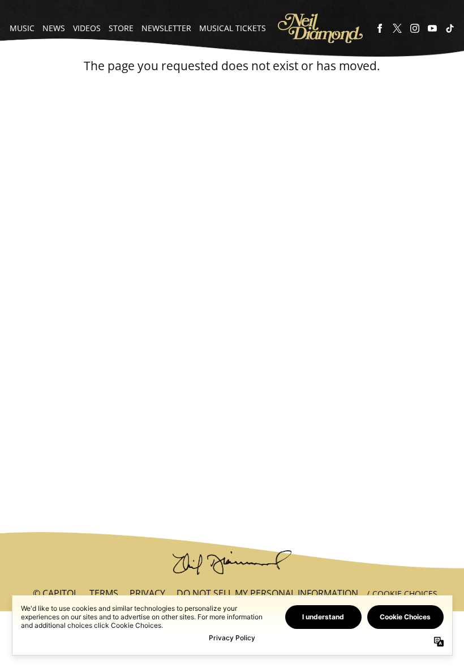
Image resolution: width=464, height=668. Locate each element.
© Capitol (55, 593)
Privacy (147, 593)
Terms (103, 593)
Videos (87, 28)
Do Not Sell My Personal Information (267, 593)
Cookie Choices (404, 593)
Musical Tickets (232, 28)
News (53, 28)
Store (121, 28)
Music (22, 28)
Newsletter (166, 28)
